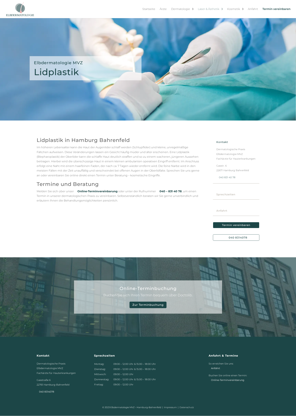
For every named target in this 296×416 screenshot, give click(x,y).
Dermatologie (180, 9)
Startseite (148, 9)
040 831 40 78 (225, 177)
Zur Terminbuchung (148, 304)
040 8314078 (238, 237)
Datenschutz (187, 407)
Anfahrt (253, 9)
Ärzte (163, 9)
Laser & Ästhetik (208, 9)
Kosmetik (233, 9)
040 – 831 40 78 (169, 191)
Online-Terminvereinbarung (96, 191)
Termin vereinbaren (276, 9)
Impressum (170, 407)
